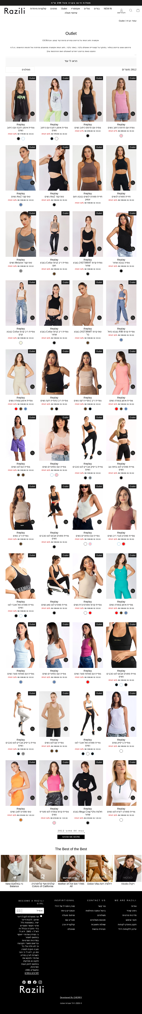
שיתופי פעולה (71, 13)
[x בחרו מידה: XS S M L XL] (121, 234)
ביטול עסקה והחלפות (96, 911)
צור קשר (102, 906)
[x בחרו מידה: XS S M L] (121, 168)
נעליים (87, 8)
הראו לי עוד (71, 61)
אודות (133, 906)
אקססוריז (75, 8)
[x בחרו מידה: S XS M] (121, 99)
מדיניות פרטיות (129, 915)
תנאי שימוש (131, 920)
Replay (121, 124)
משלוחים (101, 915)
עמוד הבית (131, 21)
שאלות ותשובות (98, 924)
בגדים (97, 8)
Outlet (64, 8)
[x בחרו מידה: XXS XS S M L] (54, 438)
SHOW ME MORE (71, 837)
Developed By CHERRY (71, 997)
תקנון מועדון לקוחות (127, 924)
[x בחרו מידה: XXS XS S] (54, 99)
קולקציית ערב (68, 924)
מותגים (53, 8)
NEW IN (108, 8)
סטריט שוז (70, 920)
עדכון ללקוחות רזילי (127, 929)
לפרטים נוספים (32, 973)
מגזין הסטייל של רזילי (65, 906)
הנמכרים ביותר (68, 911)
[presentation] (7, 872)
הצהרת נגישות (99, 929)
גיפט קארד (131, 911)
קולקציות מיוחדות (38, 8)
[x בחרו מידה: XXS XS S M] (88, 507)
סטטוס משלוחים (98, 920)
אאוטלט (71, 929)
